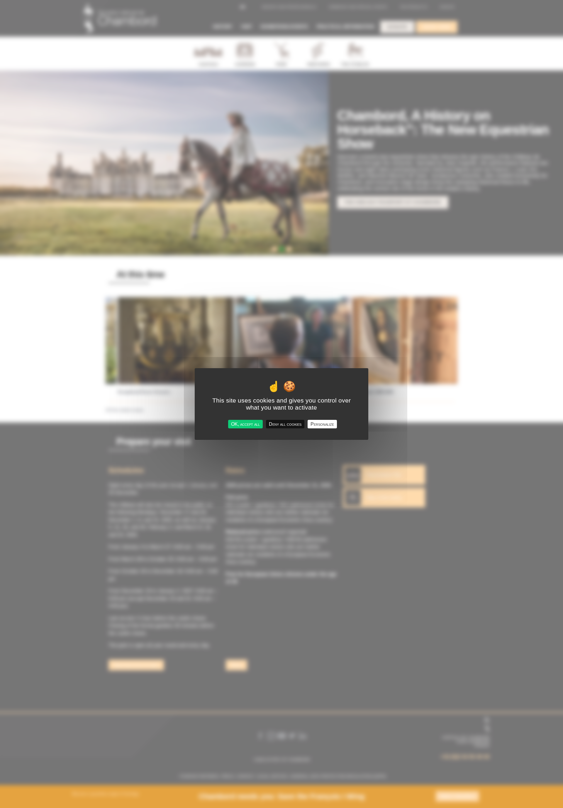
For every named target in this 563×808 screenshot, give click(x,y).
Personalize (322, 424)
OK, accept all (245, 424)
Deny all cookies (285, 424)
